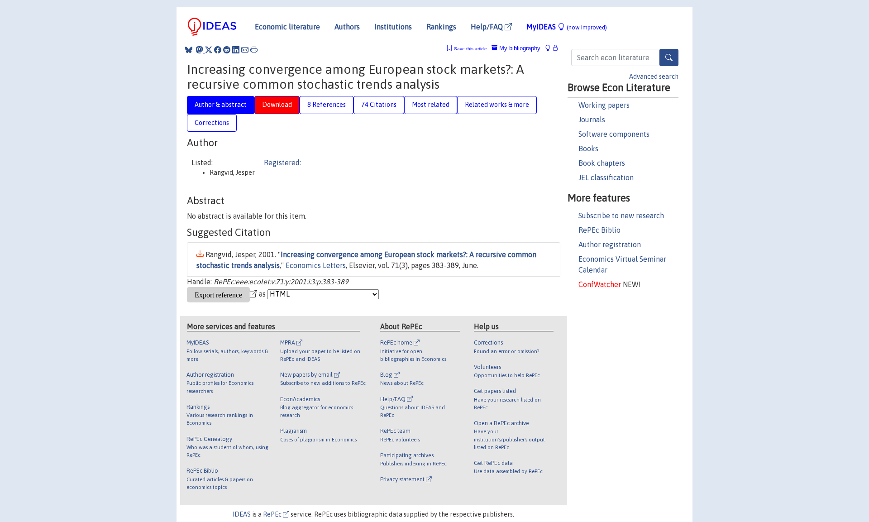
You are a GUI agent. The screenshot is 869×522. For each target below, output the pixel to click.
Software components (613, 134)
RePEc (273, 514)
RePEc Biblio (599, 230)
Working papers (604, 105)
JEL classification (606, 177)
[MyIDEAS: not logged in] (550, 48)
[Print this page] (254, 50)
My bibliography (518, 48)
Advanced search (653, 76)
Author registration (609, 244)
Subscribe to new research (621, 215)
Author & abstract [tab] (221, 104)
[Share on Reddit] (226, 50)
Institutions (393, 27)
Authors (347, 27)
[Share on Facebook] (217, 50)
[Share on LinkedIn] (235, 50)
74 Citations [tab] (378, 104)
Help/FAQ (488, 27)
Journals (591, 119)
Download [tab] (277, 104)
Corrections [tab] (212, 122)
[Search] (668, 57)
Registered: (282, 162)
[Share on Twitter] (208, 50)
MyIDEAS (566, 27)
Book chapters (601, 163)
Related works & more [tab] (497, 104)
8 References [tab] (326, 104)
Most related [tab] (430, 104)
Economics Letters (316, 265)
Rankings (441, 27)
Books (588, 148)
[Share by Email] (244, 50)
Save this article (470, 48)
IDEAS (242, 514)
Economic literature (287, 27)
